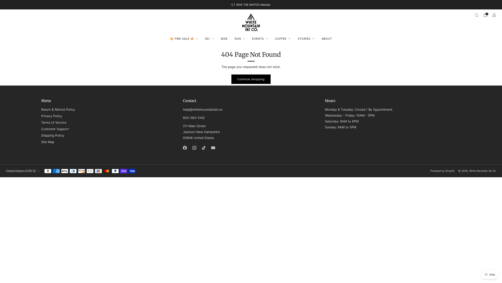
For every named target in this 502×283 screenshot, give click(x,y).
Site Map (47, 142)
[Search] (476, 15)
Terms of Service (53, 122)
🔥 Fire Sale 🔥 (182, 38)
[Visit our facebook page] (185, 148)
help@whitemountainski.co (203, 109)
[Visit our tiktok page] (203, 148)
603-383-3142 (194, 118)
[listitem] (251, 4)
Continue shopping (251, 79)
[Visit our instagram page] (194, 148)
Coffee (280, 38)
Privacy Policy (51, 116)
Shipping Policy (52, 135)
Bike (224, 38)
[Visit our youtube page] (213, 148)
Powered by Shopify (442, 170)
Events (258, 38)
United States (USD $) (21, 171)
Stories (304, 38)
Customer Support (55, 129)
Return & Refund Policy (58, 109)
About (327, 38)
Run (238, 38)
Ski (207, 38)
